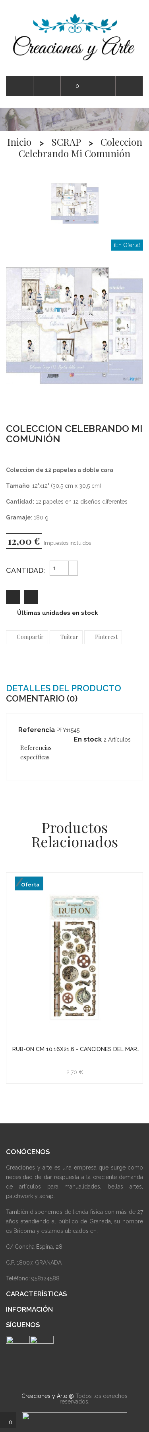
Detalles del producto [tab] (63, 688)
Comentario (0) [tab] (41, 698)
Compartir (30, 637)
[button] (129, 86)
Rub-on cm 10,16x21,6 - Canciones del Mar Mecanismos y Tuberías (74, 1049)
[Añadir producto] (31, 597)
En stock (88, 739)
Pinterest (106, 637)
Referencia (36, 730)
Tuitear (69, 637)
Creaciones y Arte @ (47, 1396)
